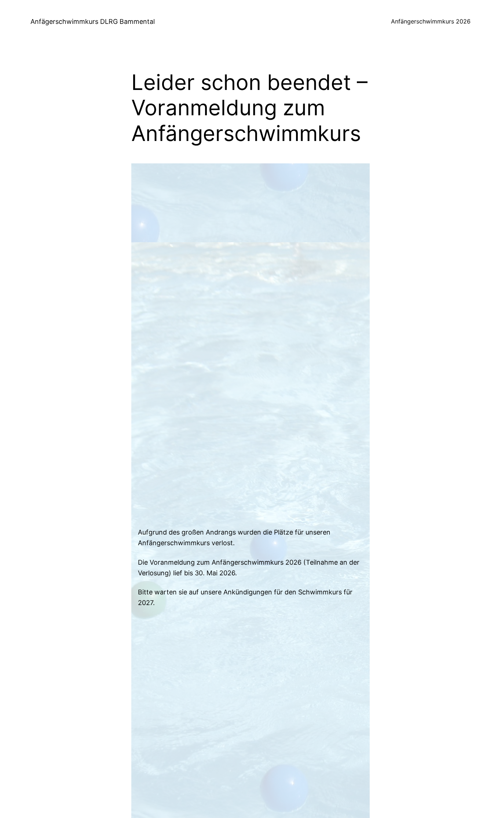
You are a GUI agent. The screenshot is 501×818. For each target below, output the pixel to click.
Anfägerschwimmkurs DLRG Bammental (92, 21)
